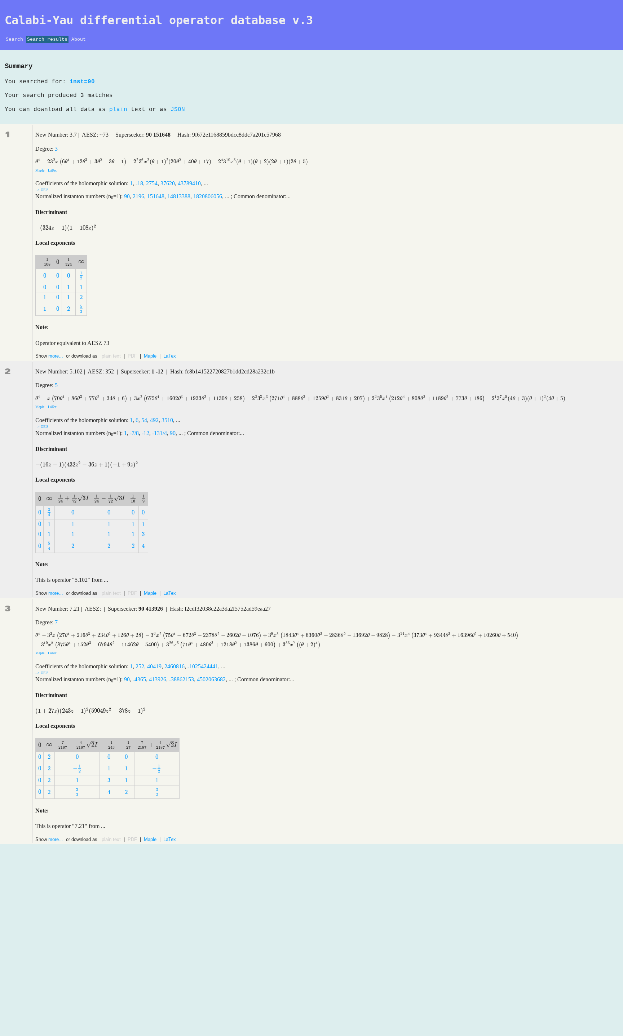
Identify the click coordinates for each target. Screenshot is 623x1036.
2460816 (174, 666)
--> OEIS (42, 190)
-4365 (139, 679)
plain (118, 109)
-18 (139, 183)
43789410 (189, 183)
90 (127, 196)
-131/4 (159, 433)
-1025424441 (202, 666)
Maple (40, 170)
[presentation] (171, 161)
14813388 (178, 196)
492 (154, 420)
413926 (157, 679)
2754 (152, 183)
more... (56, 356)
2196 (138, 196)
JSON (178, 109)
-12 (145, 433)
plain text (111, 356)
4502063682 (211, 679)
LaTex (52, 170)
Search (14, 39)
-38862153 (181, 679)
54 (144, 420)
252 (140, 666)
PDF (132, 356)
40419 (154, 666)
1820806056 (207, 196)
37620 (167, 183)
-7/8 (134, 433)
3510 (167, 420)
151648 (155, 196)
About (78, 39)
